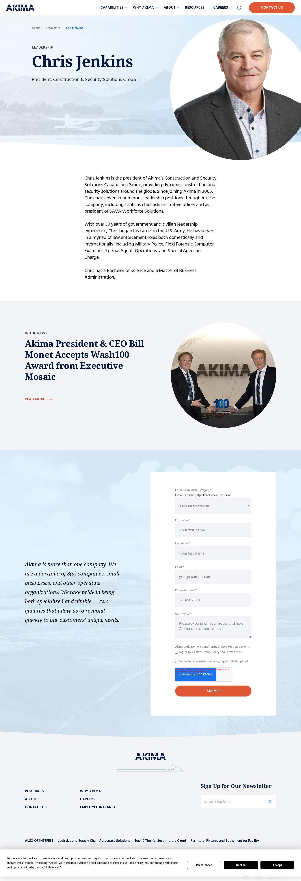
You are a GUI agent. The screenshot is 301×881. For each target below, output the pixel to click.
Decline (240, 865)
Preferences (204, 865)
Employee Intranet (97, 807)
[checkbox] (213, 652)
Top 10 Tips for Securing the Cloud (160, 841)
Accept (277, 865)
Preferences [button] (52, 867)
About (36, 28)
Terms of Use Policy (221, 646)
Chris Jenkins (74, 28)
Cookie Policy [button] (135, 862)
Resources (194, 8)
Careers (87, 799)
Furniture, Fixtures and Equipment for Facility (225, 841)
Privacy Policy (194, 646)
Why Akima (90, 791)
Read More (35, 399)
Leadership (53, 28)
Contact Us (272, 8)
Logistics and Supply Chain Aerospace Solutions (94, 841)
